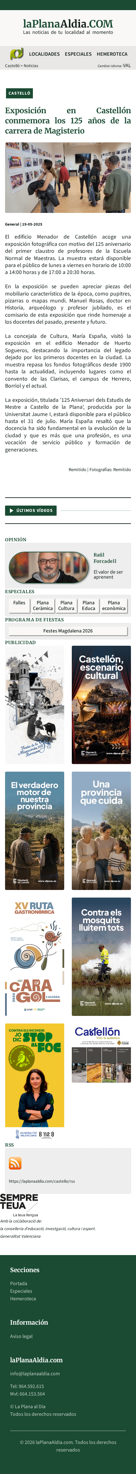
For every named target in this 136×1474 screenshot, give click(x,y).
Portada (18, 1283)
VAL (127, 65)
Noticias (31, 66)
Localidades (44, 54)
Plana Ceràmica (43, 605)
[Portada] (16, 54)
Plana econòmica (114, 605)
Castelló (12, 66)
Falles (19, 602)
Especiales (78, 54)
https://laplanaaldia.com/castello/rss (42, 1181)
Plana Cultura (66, 605)
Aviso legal (21, 1336)
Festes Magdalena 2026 (68, 630)
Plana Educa (88, 605)
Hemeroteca (112, 54)
